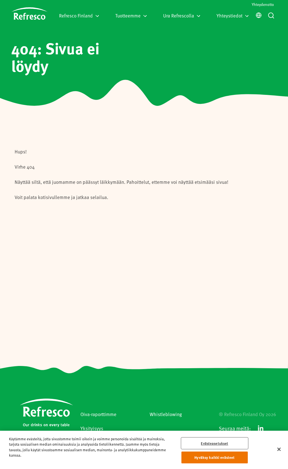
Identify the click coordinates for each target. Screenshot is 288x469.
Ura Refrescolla (178, 15)
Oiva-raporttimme (98, 414)
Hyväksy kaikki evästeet (214, 457)
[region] (144, 450)
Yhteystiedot (229, 15)
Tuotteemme (128, 15)
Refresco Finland (76, 15)
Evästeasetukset (214, 443)
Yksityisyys (91, 428)
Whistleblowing (166, 414)
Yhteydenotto (263, 4)
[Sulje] (279, 449)
